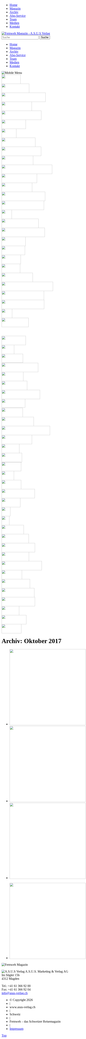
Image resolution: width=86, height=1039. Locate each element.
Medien (14, 23)
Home (13, 5)
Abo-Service (18, 15)
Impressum (16, 1028)
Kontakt (15, 26)
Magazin (15, 8)
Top (4, 1035)
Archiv (14, 12)
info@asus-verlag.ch (15, 993)
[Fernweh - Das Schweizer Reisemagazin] (26, 33)
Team (13, 19)
